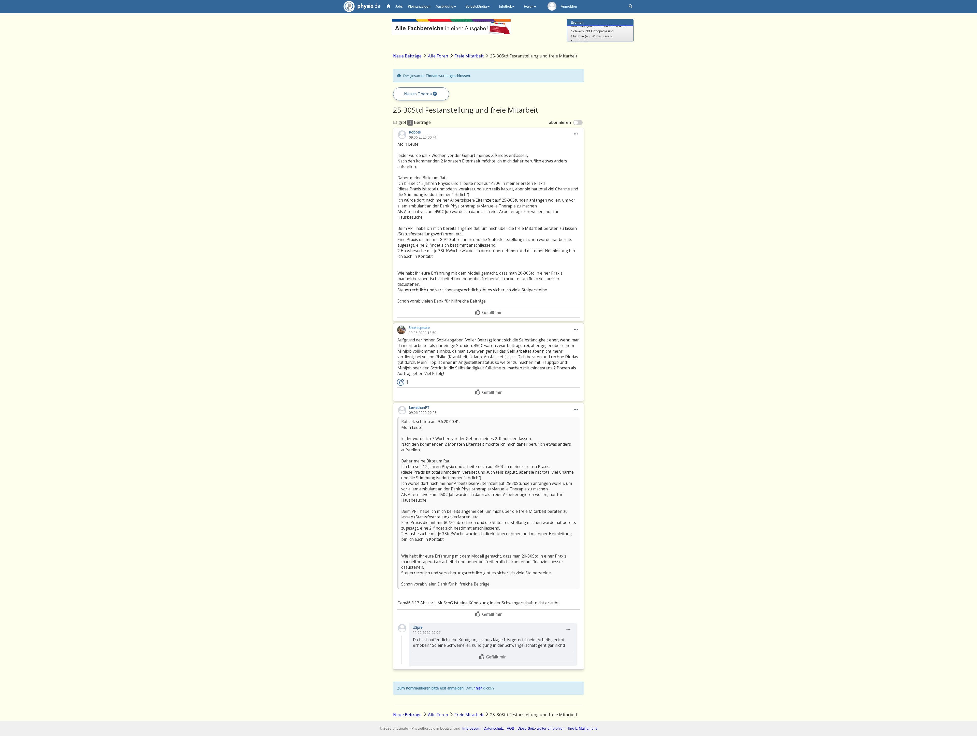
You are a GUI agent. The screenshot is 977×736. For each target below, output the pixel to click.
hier (479, 688)
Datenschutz (494, 728)
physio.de (362, 6)
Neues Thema (418, 94)
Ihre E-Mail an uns (582, 728)
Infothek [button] (505, 6)
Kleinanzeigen (419, 6)
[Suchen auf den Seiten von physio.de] (631, 6)
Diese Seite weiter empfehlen (541, 728)
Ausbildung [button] (444, 6)
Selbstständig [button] (476, 6)
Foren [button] (529, 6)
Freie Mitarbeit (469, 56)
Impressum (471, 728)
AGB (510, 728)
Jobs (399, 6)
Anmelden (569, 6)
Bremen (577, 22)
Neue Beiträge (407, 56)
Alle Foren (438, 56)
